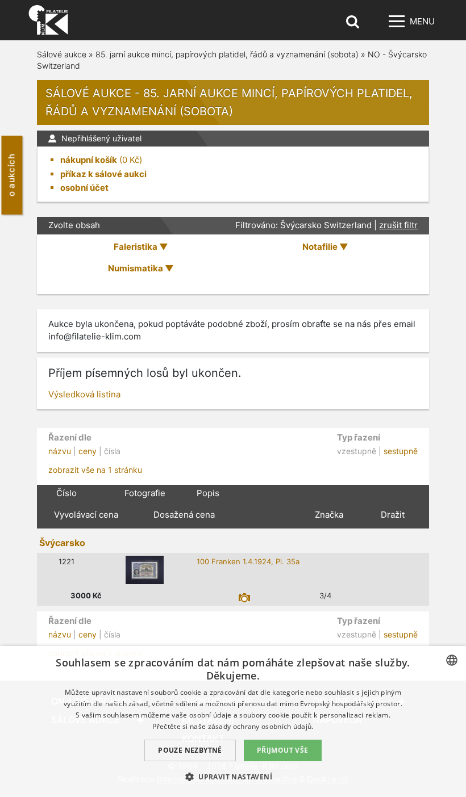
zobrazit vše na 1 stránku (95, 470)
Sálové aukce (61, 54)
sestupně (401, 451)
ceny (87, 451)
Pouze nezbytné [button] (190, 750)
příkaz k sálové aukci (103, 174)
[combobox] (451, 660)
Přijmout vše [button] (283, 750)
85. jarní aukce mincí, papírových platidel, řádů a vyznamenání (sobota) (227, 54)
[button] (233, 776)
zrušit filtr (398, 225)
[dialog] (233, 721)
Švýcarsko (62, 542)
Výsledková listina (84, 394)
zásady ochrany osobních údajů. (261, 726)
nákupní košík (88, 159)
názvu (59, 451)
